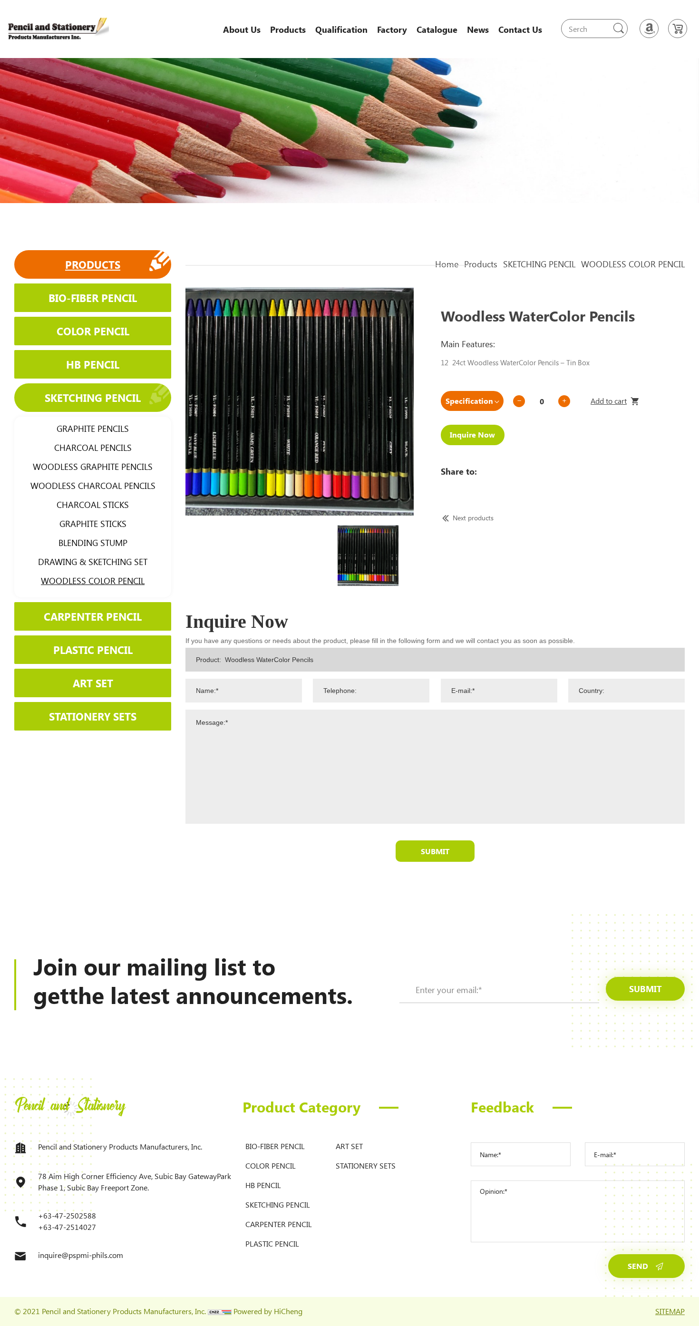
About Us (242, 29)
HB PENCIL (92, 364)
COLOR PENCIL (93, 331)
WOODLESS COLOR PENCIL (93, 580)
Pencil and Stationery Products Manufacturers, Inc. (120, 1146)
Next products (473, 517)
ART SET (93, 683)
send (638, 1266)
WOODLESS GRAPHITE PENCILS (93, 466)
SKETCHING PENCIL (93, 397)
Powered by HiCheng (267, 1311)
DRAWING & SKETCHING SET (92, 561)
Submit (435, 851)
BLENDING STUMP (92, 542)
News (478, 29)
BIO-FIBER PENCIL (93, 298)
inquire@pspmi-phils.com (80, 1255)
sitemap (670, 1311)
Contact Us (520, 29)
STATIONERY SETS (92, 716)
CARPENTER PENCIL (93, 616)
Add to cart (609, 401)
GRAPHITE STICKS (92, 523)
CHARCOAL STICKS (93, 504)
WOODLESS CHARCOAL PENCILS (92, 485)
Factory (392, 29)
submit (645, 988)
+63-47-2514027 (67, 1227)
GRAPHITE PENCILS (93, 428)
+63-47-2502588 (67, 1215)
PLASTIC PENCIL (93, 650)
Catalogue (437, 29)
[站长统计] (220, 1311)
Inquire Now (472, 434)
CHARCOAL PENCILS (93, 447)
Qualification (341, 29)
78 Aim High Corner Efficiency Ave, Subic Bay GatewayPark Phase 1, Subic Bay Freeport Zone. (134, 1181)
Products (288, 29)
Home (446, 264)
